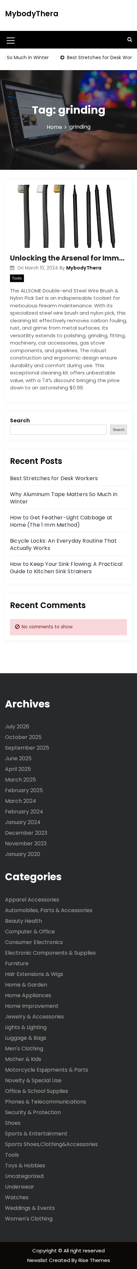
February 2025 (24, 790)
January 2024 (23, 822)
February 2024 (24, 811)
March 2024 (20, 801)
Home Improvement (32, 1006)
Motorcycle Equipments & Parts (46, 1070)
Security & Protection (33, 1112)
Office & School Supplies (36, 1091)
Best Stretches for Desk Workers (54, 478)
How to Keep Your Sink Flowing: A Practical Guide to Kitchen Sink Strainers (66, 567)
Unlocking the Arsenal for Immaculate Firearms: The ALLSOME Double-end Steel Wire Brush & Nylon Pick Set (68, 258)
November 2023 (26, 843)
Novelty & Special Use (33, 1080)
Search (20, 420)
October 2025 (23, 737)
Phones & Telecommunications (45, 1102)
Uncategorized (24, 1176)
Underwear (19, 1187)
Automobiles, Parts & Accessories (48, 910)
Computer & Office (30, 931)
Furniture (17, 963)
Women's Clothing (29, 1218)
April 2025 (18, 769)
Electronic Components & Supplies (50, 953)
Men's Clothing (24, 1048)
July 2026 (17, 726)
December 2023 (26, 833)
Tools (17, 278)
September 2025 (27, 748)
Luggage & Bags (25, 1038)
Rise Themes (94, 1260)
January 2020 (22, 854)
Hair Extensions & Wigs (34, 974)
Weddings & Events (30, 1208)
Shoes (13, 1123)
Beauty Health (23, 921)
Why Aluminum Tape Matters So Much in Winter (63, 497)
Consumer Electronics (34, 942)
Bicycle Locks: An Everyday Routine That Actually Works (63, 544)
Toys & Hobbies (25, 1165)
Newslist (38, 1260)
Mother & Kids (23, 1059)
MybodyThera (32, 14)
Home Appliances (28, 995)
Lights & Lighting (26, 1027)
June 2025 (18, 758)
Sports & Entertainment (36, 1133)
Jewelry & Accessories (34, 1016)
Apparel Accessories (32, 899)
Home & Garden (26, 985)
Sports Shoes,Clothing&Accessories (51, 1144)
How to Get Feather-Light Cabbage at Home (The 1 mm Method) (61, 521)
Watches (17, 1197)
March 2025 (20, 780)
